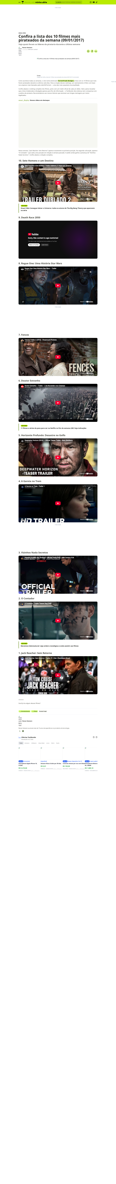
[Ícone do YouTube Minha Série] (94, 2)
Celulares (26, 743)
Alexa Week (41, 743)
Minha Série (22, 33)
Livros (47, 743)
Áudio (57, 743)
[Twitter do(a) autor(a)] (20, 731)
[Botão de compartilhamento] (88, 51)
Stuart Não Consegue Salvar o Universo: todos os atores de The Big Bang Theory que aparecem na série (58, 209)
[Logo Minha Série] (41, 2)
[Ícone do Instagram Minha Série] (90, 2)
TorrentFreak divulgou (66, 81)
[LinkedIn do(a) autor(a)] (23, 731)
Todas (21, 743)
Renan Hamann (27, 47)
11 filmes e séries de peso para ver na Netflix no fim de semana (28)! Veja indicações (53, 428)
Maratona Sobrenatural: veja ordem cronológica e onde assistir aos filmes (50, 646)
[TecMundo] (23, 2)
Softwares (34, 743)
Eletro (52, 743)
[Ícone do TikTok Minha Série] (96, 2)
